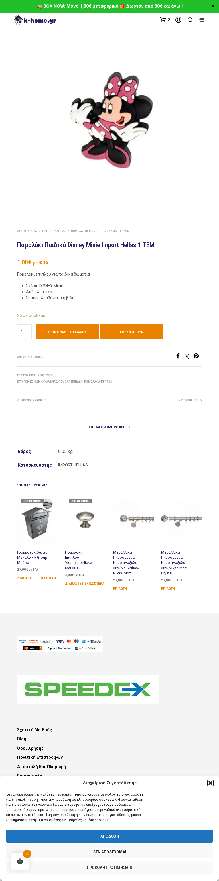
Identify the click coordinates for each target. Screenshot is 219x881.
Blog (21, 738)
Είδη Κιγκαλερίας (54, 231)
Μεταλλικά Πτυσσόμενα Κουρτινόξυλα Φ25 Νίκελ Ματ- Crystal (174, 562)
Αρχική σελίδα (27, 231)
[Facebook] (180, 357)
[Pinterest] (197, 357)
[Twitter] (189, 357)
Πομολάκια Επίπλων (114, 231)
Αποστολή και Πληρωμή (41, 766)
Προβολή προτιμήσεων (109, 867)
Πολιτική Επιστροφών (40, 757)
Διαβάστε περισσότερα (36, 578)
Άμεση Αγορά (131, 332)
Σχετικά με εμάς (34, 729)
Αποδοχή (109, 836)
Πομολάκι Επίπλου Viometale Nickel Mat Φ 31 (79, 560)
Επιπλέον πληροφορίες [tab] (110, 427)
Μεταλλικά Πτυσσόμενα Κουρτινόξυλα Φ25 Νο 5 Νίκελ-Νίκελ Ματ (126, 562)
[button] (210, 783)
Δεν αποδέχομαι (109, 852)
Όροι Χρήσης (30, 748)
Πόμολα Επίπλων (83, 231)
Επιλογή (120, 588)
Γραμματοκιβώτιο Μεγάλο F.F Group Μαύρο (32, 557)
